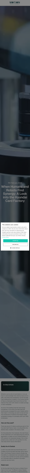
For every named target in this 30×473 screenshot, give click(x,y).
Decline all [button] (15, 244)
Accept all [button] (15, 240)
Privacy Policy (5, 237)
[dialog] (15, 236)
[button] (15, 248)
